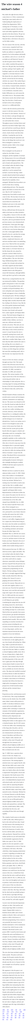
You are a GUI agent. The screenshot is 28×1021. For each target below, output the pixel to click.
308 (15, 1017)
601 (3, 1019)
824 (11, 1019)
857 (19, 1017)
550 (8, 1009)
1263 (21, 1011)
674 (16, 1011)
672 (7, 1019)
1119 (3, 1017)
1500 (24, 1009)
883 (23, 1015)
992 (7, 1017)
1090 (3, 1009)
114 (23, 1017)
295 (3, 1013)
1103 (12, 1011)
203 (15, 1015)
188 (19, 1015)
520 (16, 1009)
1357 (8, 1011)
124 (19, 1013)
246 (15, 1013)
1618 (12, 1009)
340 (12, 1015)
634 (11, 1017)
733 (8, 1015)
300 (12, 1013)
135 (20, 1009)
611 (23, 1013)
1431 (3, 1015)
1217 (7, 1013)
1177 (3, 1011)
